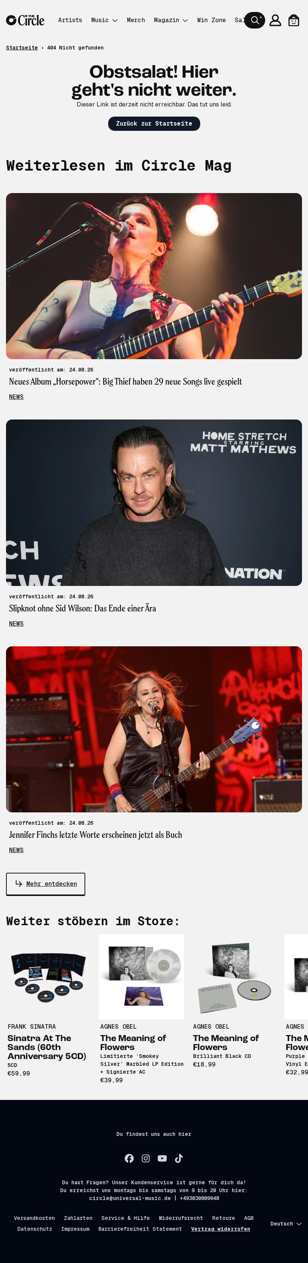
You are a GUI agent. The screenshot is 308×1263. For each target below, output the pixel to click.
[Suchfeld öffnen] (254, 20)
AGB (249, 1218)
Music (100, 20)
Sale (242, 20)
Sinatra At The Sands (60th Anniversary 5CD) (47, 1047)
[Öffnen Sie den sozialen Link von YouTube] (162, 1158)
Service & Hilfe (125, 1218)
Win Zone (211, 20)
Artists (70, 20)
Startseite (22, 48)
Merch (136, 20)
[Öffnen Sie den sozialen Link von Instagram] (145, 1158)
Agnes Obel (118, 1026)
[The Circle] (25, 20)
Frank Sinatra (32, 1026)
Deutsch (281, 1224)
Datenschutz (34, 1229)
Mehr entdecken (51, 883)
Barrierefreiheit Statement (140, 1229)
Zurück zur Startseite (154, 123)
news (16, 396)
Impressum (75, 1229)
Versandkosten (34, 1218)
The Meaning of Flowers (133, 1043)
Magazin (166, 20)
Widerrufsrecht (181, 1218)
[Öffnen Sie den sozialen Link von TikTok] (179, 1158)
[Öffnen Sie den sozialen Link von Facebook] (129, 1158)
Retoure (223, 1218)
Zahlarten (78, 1218)
